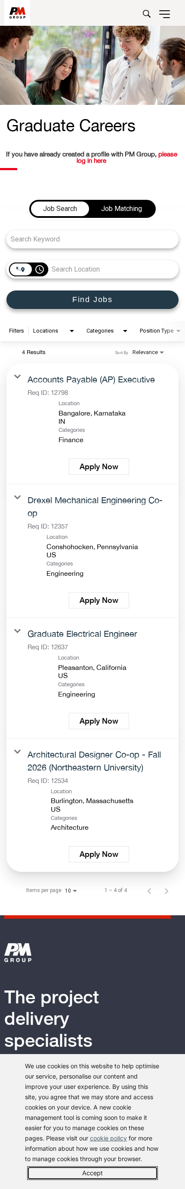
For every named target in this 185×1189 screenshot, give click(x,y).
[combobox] (88, 239)
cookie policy (108, 1138)
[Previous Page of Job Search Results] (149, 890)
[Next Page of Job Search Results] (166, 890)
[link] (92, 424)
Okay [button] (92, 1173)
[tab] (60, 209)
